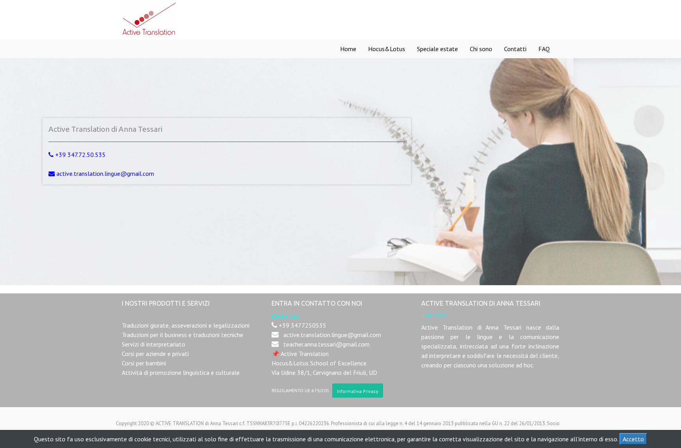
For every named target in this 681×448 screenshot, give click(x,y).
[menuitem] (348, 48)
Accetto (633, 439)
